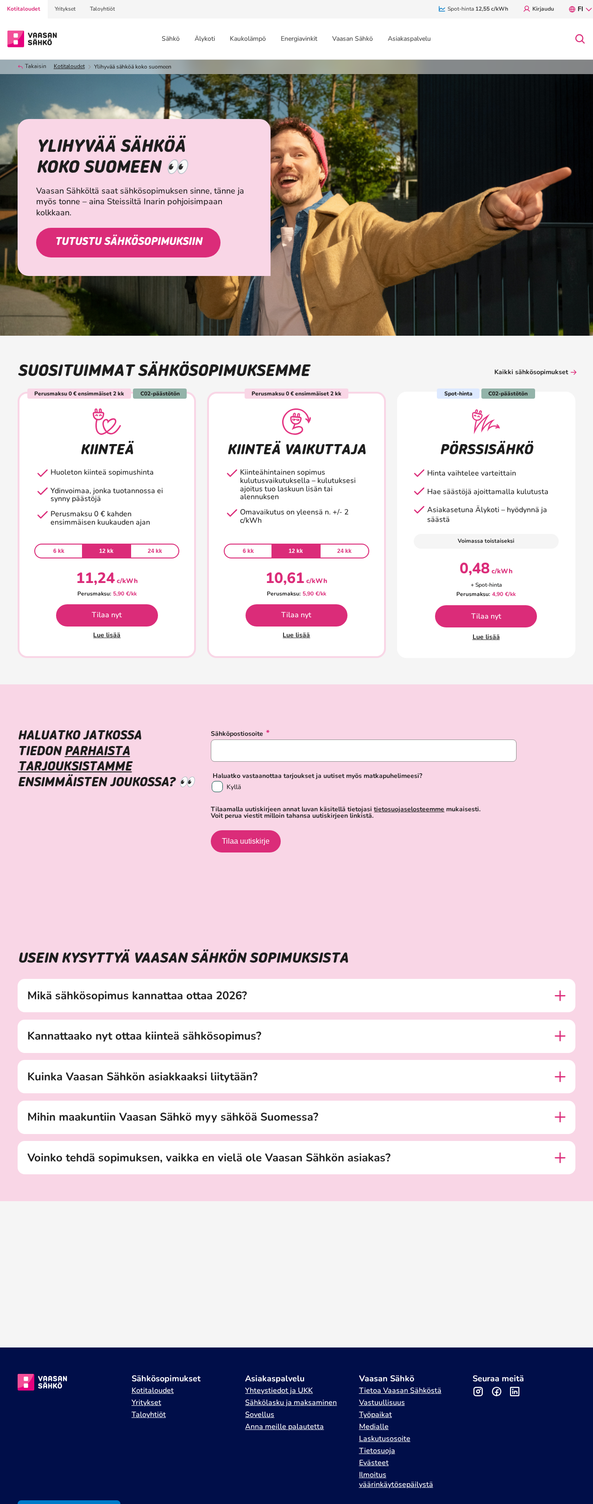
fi (580, 9)
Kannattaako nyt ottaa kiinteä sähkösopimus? (144, 1036)
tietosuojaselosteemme (409, 809)
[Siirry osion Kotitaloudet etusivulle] (32, 38)
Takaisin (35, 66)
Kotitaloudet (69, 66)
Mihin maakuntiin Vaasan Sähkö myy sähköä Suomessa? (172, 1117)
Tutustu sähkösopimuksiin (128, 242)
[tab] (58, 551)
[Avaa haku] (580, 38)
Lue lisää (106, 635)
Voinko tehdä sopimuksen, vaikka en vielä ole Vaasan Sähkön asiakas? (209, 1158)
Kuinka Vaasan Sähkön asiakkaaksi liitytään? (142, 1077)
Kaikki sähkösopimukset (531, 372)
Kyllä (234, 787)
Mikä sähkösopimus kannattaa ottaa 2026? (137, 996)
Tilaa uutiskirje (246, 841)
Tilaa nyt (107, 615)
